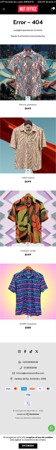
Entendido (28, 446)
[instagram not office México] (19, 351)
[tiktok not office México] (31, 351)
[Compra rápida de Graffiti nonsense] (28, 318)
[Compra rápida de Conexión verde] (28, 244)
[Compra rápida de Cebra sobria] (28, 171)
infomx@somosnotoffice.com (30, 373)
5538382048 (30, 368)
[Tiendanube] (28, 415)
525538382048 (30, 362)
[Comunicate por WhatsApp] (51, 428)
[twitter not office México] (36, 351)
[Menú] (4, 9)
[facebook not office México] (25, 351)
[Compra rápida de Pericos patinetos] (28, 98)
